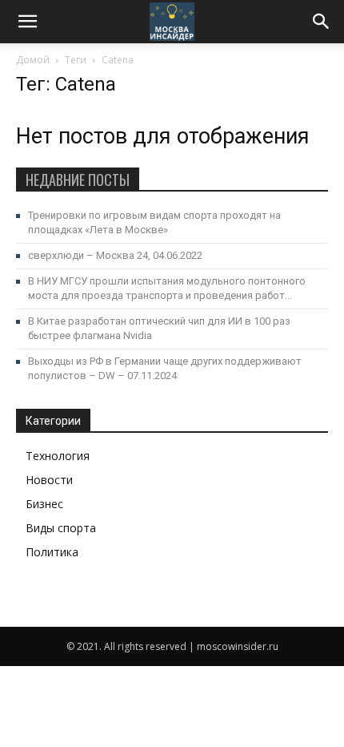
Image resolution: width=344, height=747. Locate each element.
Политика (52, 551)
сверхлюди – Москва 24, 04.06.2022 (115, 255)
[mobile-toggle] (27, 21)
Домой (33, 60)
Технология (58, 455)
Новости (49, 479)
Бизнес (44, 503)
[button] (321, 21)
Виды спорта (61, 527)
